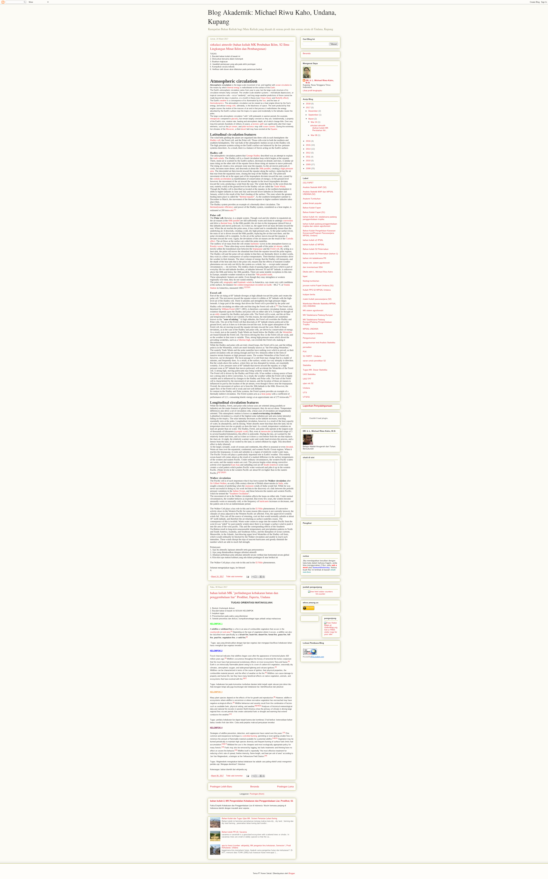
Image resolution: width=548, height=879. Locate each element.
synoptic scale (241, 431)
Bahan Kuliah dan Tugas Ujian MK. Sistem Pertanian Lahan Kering (249, 818)
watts (230, 210)
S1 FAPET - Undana (312, 356)
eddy (217, 314)
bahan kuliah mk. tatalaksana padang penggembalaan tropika (320, 218)
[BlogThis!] (255, 576)
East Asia (235, 465)
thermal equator (247, 197)
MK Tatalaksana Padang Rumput (318, 315)
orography (228, 282)
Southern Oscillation (239, 493)
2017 (308, 107)
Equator (274, 129)
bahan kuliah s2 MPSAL (313, 244)
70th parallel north (264, 274)
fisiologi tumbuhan (311, 281)
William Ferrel (228, 309)
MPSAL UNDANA (310, 329)
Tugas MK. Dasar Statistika (315, 370)
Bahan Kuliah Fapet (312, 208)
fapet (305, 276)
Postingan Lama (285, 786)
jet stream (233, 126)
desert (243, 129)
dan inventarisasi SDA (313, 267)
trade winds (218, 158)
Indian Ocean (239, 491)
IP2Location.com (317, 657)
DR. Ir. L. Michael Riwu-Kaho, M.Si (320, 81)
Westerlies (287, 332)
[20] (265, 756)
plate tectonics (248, 126)
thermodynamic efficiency (221, 207)
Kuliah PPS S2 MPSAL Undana (317, 290)
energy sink (231, 106)
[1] (235, 209)
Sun (264, 100)
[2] (245, 287)
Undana (306, 388)
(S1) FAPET (308, 183)
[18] (222, 747)
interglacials (215, 119)
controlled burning (249, 736)
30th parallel (264, 168)
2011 (308, 157)
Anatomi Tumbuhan (312, 199)
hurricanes (264, 501)
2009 (308, 164)
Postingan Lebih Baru (221, 786)
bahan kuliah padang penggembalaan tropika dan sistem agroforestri (320, 225)
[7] (221, 472)
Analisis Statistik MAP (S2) (315, 187)
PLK (305, 351)
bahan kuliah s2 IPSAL (313, 240)
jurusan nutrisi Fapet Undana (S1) (318, 285)
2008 (308, 168)
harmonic (255, 243)
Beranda (254, 786)
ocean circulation (283, 85)
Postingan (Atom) (257, 794)
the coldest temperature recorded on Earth (252, 285)
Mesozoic (230, 129)
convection (288, 220)
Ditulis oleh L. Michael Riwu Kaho (318, 272)
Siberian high (244, 340)
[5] (277, 306)
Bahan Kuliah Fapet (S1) (314, 212)
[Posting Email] (247, 576)
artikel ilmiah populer (312, 203)
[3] (247, 287)
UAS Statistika (309, 374)
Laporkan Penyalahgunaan (317, 405)
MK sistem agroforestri (313, 310)
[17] (225, 744)
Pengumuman (309, 338)
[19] (236, 750)
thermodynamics (217, 103)
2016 (308, 141)
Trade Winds (279, 186)
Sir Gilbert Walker (218, 483)
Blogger (292, 873)
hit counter (320, 594)
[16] (223, 744)
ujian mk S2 (308, 383)
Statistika (307, 365)
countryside (215, 632)
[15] (276, 738)
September (313, 115)
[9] (225, 472)
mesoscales (266, 431)
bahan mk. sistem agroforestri (316, 263)
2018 (308, 103)
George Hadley (253, 155)
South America (270, 465)
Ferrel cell (274, 249)
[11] (260, 706)
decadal (289, 447)
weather (223, 100)
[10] (257, 706)
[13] (284, 732)
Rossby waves (216, 246)
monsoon (249, 486)
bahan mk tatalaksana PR (314, 258)
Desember (313, 111)
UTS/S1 (306, 397)
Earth (272, 87)
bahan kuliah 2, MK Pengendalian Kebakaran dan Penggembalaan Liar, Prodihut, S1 (251, 801)
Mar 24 (314, 122)
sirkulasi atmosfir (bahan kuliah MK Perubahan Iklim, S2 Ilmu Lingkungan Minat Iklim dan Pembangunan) (249, 46)
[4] (249, 287)
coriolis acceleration (222, 179)
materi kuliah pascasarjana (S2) (317, 299)
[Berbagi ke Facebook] (260, 576)
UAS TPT (307, 379)
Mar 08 (314, 135)
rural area (226, 632)
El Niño (259, 508)
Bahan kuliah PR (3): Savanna (234, 832)
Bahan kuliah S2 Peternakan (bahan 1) (320, 253)
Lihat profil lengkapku (312, 90)
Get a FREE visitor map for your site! (330, 632)
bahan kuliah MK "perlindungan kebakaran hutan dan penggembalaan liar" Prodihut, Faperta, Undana (244, 595)
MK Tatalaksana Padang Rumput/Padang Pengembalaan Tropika (317, 322)
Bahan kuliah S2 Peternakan (316, 249)
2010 (308, 160)
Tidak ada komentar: (235, 576)
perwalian (307, 347)
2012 (308, 153)
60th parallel (234, 220)
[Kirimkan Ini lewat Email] (252, 576)
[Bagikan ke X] (258, 576)
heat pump (266, 394)
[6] (218, 472)
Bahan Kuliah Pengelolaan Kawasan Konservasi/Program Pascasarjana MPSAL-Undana (319, 233)
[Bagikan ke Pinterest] (263, 576)
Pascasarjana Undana (313, 333)
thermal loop (226, 223)
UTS (305, 392)
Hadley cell (215, 140)
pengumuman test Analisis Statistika (319, 342)
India (280, 483)
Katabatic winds (244, 282)
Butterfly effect (282, 98)
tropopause (258, 249)
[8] (223, 472)
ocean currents (269, 126)
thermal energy (233, 87)
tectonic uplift (258, 124)
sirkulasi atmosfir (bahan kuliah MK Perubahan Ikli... (319, 127)
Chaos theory (265, 98)
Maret (311, 119)
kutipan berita (309, 294)
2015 (308, 145)
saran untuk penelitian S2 (314, 361)
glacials (234, 119)
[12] (230, 714)
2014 (308, 149)
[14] (273, 738)
